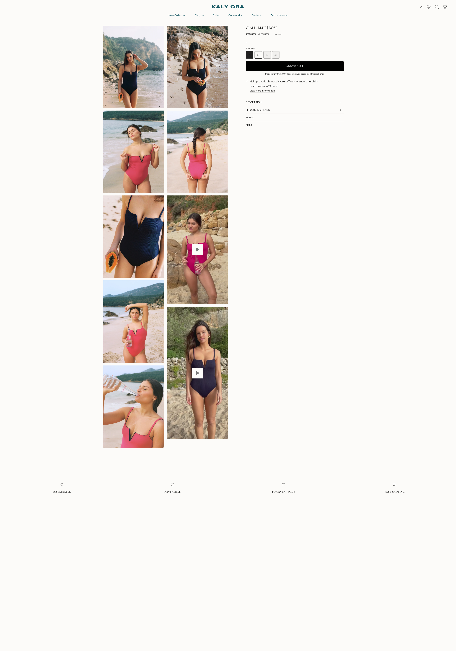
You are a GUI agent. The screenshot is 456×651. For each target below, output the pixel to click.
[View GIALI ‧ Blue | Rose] (197, 249)
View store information (262, 90)
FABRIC (250, 117)
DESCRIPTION (253, 102)
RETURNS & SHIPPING (258, 110)
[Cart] (445, 7)
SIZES (249, 125)
